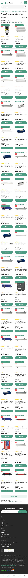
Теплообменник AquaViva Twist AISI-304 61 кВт (6, 115)
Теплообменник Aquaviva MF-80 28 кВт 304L (20, 38)
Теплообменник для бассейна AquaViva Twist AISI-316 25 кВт (20, 166)
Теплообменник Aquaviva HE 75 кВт (7, 348)
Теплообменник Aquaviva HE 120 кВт (7, 428)
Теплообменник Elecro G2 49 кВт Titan (21, 483)
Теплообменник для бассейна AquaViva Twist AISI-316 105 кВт (6, 376)
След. (13, 22)
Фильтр (23, 17)
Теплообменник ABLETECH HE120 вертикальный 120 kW (7, 402)
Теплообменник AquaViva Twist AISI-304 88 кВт (6, 192)
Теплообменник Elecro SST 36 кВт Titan (6, 483)
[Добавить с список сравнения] (12, 25)
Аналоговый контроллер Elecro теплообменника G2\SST (20, 296)
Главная (2, 11)
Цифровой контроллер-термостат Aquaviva (6, 38)
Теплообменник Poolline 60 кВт (21, 192)
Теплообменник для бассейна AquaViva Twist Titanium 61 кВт (20, 402)
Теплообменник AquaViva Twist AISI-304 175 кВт (20, 375)
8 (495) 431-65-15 (21, 2)
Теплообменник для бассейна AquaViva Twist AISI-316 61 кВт (20, 218)
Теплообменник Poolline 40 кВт (21, 115)
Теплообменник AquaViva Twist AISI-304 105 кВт (6, 270)
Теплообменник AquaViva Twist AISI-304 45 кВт (6, 89)
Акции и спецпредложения (7, 525)
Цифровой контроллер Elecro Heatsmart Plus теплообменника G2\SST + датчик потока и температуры (6, 456)
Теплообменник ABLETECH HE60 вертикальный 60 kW (7, 244)
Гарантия (3, 536)
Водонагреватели (16, 11)
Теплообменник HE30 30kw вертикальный (21, 140)
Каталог (8, 11)
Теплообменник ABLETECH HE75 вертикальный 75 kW (21, 270)
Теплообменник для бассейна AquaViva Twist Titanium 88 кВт (20, 454)
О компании (3, 519)
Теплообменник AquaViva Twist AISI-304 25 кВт (6, 64)
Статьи (2, 526)
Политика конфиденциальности (8, 567)
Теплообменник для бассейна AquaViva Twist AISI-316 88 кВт (6, 322)
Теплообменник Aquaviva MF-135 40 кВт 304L (20, 64)
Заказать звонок (5, 546)
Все (21, 22)
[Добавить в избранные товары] (12, 28)
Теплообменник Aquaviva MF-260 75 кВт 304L (6, 140)
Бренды (2, 528)
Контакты (3, 520)
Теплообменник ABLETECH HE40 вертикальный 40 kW (7, 165)
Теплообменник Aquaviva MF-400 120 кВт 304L (20, 244)
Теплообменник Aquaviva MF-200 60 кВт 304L (20, 89)
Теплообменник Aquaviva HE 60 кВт (7, 295)
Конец (17, 22)
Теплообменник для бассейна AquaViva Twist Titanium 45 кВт (20, 349)
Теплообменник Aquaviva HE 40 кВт (7, 218)
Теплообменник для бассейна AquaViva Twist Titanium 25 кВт (20, 322)
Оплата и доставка (5, 534)
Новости (3, 530)
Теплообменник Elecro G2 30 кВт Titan (21, 428)
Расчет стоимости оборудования (8, 537)
